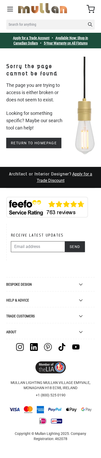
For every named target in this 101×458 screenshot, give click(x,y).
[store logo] (42, 8)
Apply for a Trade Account (31, 38)
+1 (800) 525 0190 (51, 395)
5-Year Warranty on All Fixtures (66, 43)
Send (75, 247)
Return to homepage (34, 143)
